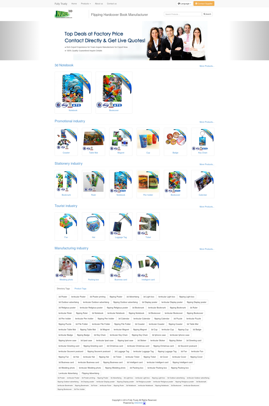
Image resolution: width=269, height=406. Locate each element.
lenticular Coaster (156, 324)
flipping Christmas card (163, 345)
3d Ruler (194, 307)
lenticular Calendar (142, 318)
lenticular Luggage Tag (143, 351)
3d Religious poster (67, 307)
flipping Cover (196, 356)
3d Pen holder (65, 318)
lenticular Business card (88, 362)
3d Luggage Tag (122, 351)
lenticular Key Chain (119, 334)
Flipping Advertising (90, 373)
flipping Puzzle (65, 324)
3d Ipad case (86, 340)
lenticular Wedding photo (90, 367)
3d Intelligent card (135, 362)
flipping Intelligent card (183, 362)
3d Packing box (136, 367)
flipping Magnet (140, 329)
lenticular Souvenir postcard (71, 351)
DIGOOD (138, 402)
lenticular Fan (197, 351)
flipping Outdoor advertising (125, 302)
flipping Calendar (161, 318)
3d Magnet (105, 329)
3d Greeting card (193, 340)
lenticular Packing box (157, 367)
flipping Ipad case (125, 340)
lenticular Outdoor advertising (96, 302)
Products (85, 3)
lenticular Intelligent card (157, 362)
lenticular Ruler (65, 313)
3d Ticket (117, 356)
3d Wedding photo (67, 367)
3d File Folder (82, 324)
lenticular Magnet (121, 329)
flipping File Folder (122, 324)
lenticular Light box (166, 296)
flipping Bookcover (195, 313)
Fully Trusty (61, 3)
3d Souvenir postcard (187, 345)
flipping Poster (116, 296)
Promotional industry (70, 120)
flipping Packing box (180, 367)
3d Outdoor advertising (69, 302)
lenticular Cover (179, 356)
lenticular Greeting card (69, 345)
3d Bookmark (138, 307)
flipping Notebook (136, 313)
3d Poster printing (97, 296)
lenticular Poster (78, 296)
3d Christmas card (115, 345)
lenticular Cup (168, 329)
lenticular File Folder (101, 324)
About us (99, 3)
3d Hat (76, 356)
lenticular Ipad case (104, 340)
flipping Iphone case (67, 340)
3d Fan (184, 351)
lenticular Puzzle (193, 318)
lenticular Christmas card (138, 345)
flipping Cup (183, 329)
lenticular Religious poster (91, 307)
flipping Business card (113, 362)
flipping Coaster (176, 324)
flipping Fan (64, 356)
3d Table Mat (192, 324)
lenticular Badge (66, 334)
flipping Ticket (150, 356)
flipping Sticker (175, 340)
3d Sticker (141, 340)
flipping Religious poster (117, 307)
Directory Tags (63, 288)
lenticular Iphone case (179, 334)
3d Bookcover (154, 313)
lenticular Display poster (172, 302)
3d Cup (154, 329)
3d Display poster (149, 302)
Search (208, 14)
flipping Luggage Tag (167, 351)
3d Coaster (140, 324)
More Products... (207, 66)
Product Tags (80, 288)
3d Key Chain (100, 334)
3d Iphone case (159, 334)
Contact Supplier (205, 3)
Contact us (112, 3)
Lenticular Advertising (68, 373)
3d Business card (66, 362)
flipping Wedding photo (115, 367)
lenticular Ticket (132, 356)
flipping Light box (186, 296)
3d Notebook (64, 64)
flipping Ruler (82, 313)
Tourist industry (66, 205)
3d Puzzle (178, 318)
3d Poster (63, 296)
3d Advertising (133, 296)
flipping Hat (104, 356)
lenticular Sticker (157, 340)
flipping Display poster (196, 302)
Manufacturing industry (71, 247)
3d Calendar (123, 318)
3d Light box (148, 296)
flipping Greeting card (93, 345)
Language (185, 3)
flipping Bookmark (178, 307)
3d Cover (164, 356)
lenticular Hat (89, 356)
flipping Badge (83, 334)
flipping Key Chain (140, 334)
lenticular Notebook (116, 313)
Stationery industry (69, 163)
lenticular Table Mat (67, 329)
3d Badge (197, 329)
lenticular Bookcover (174, 313)
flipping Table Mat (88, 329)
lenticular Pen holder (84, 318)
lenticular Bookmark (157, 307)
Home (74, 3)
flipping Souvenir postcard (98, 351)
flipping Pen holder (106, 318)
